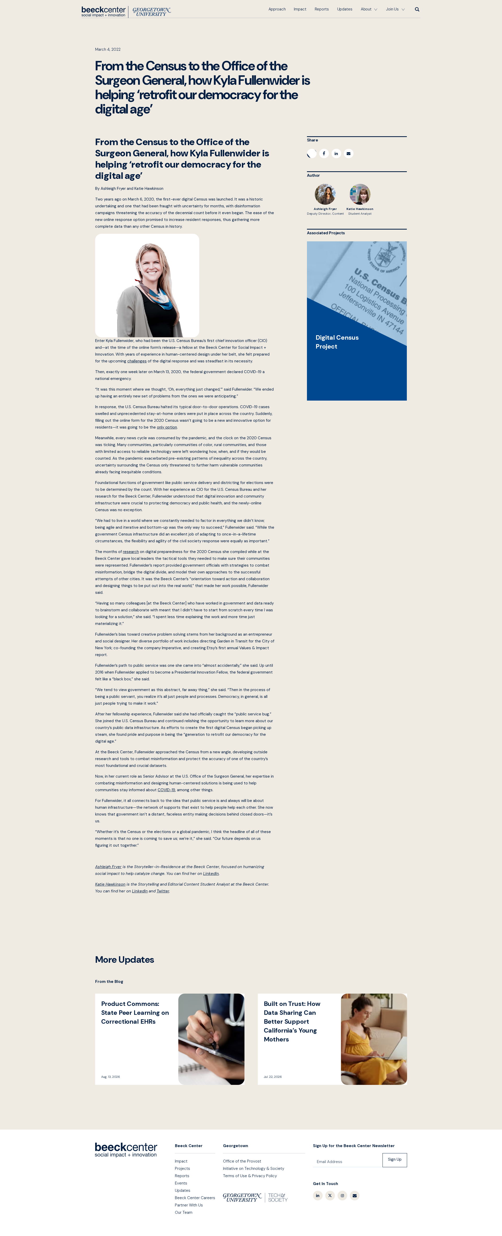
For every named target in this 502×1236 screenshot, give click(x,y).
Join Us (392, 9)
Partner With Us (189, 1205)
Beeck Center (126, 12)
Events (181, 1183)
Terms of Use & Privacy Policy (250, 1175)
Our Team (183, 1212)
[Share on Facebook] (324, 153)
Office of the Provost (242, 1161)
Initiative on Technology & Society (253, 1168)
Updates (344, 9)
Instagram (342, 1195)
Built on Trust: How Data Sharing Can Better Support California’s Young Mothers (332, 1039)
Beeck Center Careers (195, 1197)
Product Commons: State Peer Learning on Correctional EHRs (169, 1039)
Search (416, 9)
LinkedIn (318, 1195)
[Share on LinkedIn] (336, 153)
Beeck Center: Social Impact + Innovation (126, 1150)
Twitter (330, 1195)
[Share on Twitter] (312, 153)
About (366, 9)
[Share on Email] (348, 153)
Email (355, 1195)
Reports (322, 9)
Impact (300, 9)
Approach (277, 9)
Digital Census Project (357, 320)
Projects (182, 1168)
